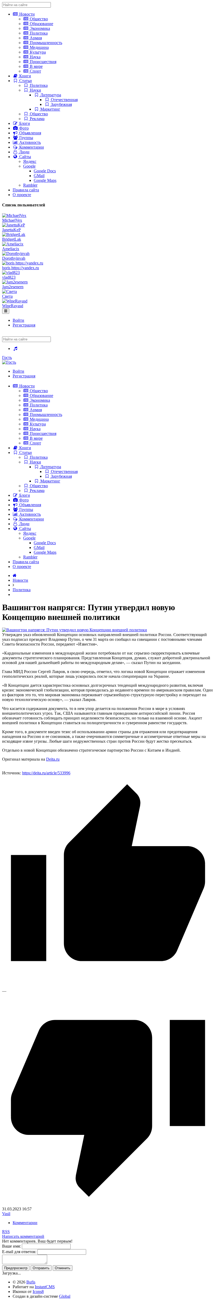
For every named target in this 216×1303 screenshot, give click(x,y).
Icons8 (38, 1291)
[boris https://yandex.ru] (22, 263)
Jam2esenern (12, 287)
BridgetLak (11, 239)
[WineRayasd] (14, 301)
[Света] (9, 291)
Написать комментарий (23, 1236)
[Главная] (15, 575)
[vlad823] (11, 272)
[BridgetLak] (13, 234)
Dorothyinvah (13, 258)
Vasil (6, 1213)
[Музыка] (15, 348)
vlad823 (9, 277)
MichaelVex (12, 220)
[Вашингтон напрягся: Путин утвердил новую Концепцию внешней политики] (74, 630)
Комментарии (25, 1222)
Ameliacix (10, 249)
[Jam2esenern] (15, 282)
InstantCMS (45, 1287)
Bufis (30, 1282)
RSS (6, 1231)
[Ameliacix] (12, 244)
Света (7, 296)
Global (64, 1296)
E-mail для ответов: (19, 1251)
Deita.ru (53, 759)
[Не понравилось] (108, 1204)
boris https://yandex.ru (20, 268)
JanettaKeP (11, 230)
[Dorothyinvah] (16, 253)
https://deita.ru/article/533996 (46, 773)
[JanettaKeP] (13, 225)
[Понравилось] (108, 986)
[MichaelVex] (14, 215)
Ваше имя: (11, 1246)
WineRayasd (12, 306)
